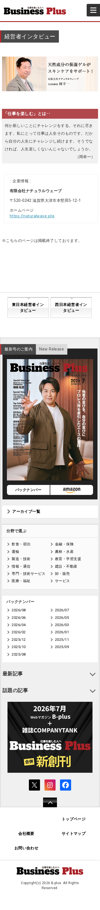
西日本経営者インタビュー (71, 307)
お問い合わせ (26, 848)
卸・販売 (62, 573)
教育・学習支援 (68, 559)
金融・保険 (64, 544)
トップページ (74, 819)
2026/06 (19, 617)
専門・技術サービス (28, 573)
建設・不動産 (66, 566)
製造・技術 (21, 559)
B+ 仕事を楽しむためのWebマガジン (37, 10)
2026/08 (19, 610)
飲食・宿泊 (21, 544)
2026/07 (62, 610)
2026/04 (19, 625)
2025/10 (19, 647)
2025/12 (19, 639)
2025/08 (19, 654)
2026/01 (62, 632)
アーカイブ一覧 (26, 511)
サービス (62, 581)
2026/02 (19, 632)
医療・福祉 (21, 581)
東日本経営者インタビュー (28, 307)
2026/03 (62, 625)
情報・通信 (21, 566)
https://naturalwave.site (32, 216)
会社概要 (26, 833)
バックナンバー (28, 490)
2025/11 (62, 639)
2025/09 (62, 647)
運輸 (15, 552)
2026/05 (62, 617)
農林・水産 (64, 552)
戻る (47, 806)
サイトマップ (74, 833)
